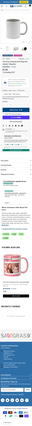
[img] (16, 183)
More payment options (16, 121)
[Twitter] (6, 125)
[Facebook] (3, 125)
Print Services (24, 2)
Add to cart (16, 296)
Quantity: (14, 90)
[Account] (25, 6)
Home (2, 10)
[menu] (2, 6)
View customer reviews (16, 150)
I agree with (8, 114)
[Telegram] (15, 125)
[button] (26, 41)
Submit (28, 389)
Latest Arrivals (15, 10)
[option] (16, 28)
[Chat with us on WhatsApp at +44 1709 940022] (1, 367)
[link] (16, 336)
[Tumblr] (12, 125)
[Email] (19, 125)
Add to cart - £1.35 (16, 110)
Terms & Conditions (16, 114)
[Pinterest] (9, 125)
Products (8, 10)
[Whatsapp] (22, 125)
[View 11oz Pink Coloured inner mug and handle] (16, 275)
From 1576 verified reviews (10, 185)
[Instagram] (7, 400)
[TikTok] (17, 400)
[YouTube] (22, 400)
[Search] (6, 6)
